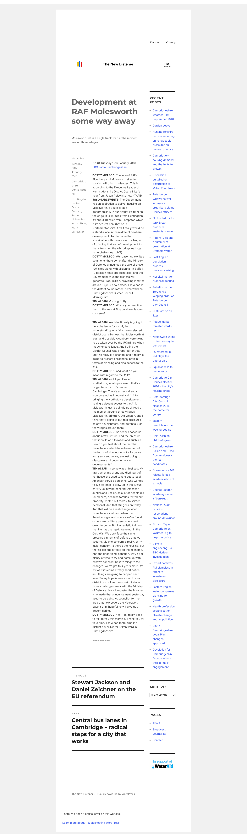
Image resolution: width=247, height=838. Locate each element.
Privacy (171, 42)
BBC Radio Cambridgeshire (109, 167)
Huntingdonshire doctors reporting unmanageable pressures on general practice (164, 140)
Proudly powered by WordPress (116, 793)
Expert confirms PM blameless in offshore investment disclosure (163, 571)
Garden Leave (161, 125)
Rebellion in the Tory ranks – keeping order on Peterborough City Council (163, 296)
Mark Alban (79, 223)
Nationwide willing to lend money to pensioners (164, 341)
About (156, 723)
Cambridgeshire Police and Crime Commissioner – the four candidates (163, 455)
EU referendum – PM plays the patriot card (163, 356)
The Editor (78, 158)
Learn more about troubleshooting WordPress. (91, 822)
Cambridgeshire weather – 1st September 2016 (163, 115)
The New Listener (82, 793)
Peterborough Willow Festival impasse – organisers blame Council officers (163, 203)
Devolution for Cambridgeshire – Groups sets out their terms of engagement (164, 658)
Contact (155, 42)
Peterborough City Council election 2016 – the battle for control (162, 405)
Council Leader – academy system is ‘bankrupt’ (163, 494)
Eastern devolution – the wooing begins (163, 425)
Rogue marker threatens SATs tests (162, 326)
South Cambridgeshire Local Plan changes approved (163, 634)
